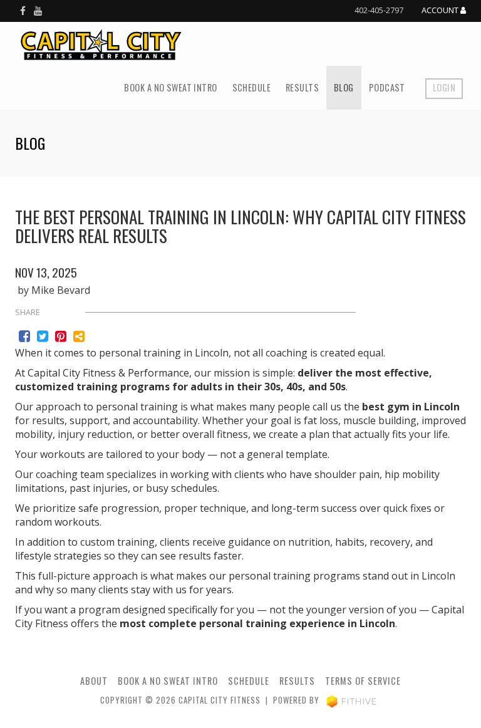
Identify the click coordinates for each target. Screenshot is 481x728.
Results (302, 87)
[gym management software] (351, 700)
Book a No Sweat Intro (170, 87)
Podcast (387, 87)
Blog (344, 87)
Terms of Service (363, 680)
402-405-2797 (378, 10)
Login (444, 87)
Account (441, 10)
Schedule (251, 87)
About (94, 680)
